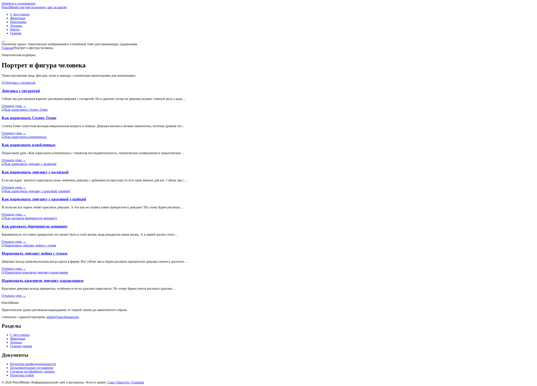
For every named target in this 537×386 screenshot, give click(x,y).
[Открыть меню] (3, 41)
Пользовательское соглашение (31, 367)
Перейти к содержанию (18, 3)
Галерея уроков (21, 346)
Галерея (15, 33)
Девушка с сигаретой (21, 91)
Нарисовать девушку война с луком (34, 253)
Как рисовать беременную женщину (35, 226)
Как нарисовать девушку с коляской (35, 172)
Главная (7, 48)
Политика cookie (22, 375)
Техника (16, 25)
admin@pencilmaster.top (62, 317)
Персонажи (18, 22)
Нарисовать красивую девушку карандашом (42, 280)
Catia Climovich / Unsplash (125, 382)
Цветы (15, 29)
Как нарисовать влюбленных (29, 145)
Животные (17, 18)
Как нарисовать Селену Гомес (29, 118)
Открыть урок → (14, 106)
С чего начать (20, 14)
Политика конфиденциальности (33, 364)
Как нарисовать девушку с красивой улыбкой (44, 199)
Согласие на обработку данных (32, 371)
